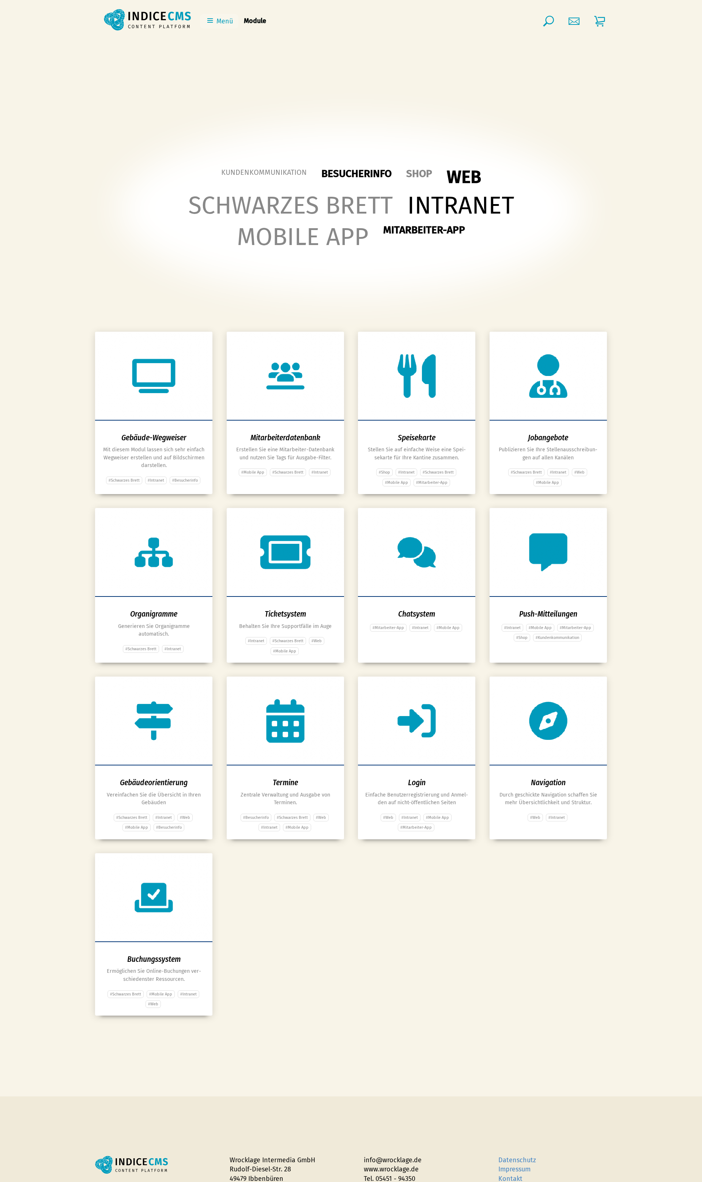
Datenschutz (517, 1160)
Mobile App (303, 237)
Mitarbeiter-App (424, 230)
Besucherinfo (356, 173)
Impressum (514, 1169)
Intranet (460, 205)
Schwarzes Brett (290, 205)
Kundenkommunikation (264, 172)
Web (464, 177)
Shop (419, 173)
